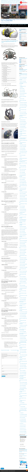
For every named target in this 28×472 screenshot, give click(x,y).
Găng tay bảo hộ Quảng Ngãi (23, 198)
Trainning (13, 2)
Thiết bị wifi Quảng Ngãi (23, 385)
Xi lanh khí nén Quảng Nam (23, 429)
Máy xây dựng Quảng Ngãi (23, 272)
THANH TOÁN (24, 1)
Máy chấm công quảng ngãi (23, 234)
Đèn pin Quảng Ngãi (22, 179)
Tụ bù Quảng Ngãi (22, 402)
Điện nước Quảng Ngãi (16, 0)
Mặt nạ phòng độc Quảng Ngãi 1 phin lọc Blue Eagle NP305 (8, 78)
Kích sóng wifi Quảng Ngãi (23, 210)
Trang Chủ (16, 2)
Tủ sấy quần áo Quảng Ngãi (23, 408)
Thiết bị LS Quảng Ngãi (22, 370)
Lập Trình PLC (13, 1)
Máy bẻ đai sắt (17, 1)
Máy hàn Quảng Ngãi (22, 243)
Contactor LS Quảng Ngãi (23, 146)
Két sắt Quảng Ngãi (22, 207)
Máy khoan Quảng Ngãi (22, 250)
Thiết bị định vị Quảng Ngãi (23, 366)
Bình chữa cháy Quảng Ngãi (23, 93)
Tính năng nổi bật (5, 68)
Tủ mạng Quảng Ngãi (22, 406)
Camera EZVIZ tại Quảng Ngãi (23, 105)
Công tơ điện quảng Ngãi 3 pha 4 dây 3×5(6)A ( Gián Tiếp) (23, 451)
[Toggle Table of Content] (14, 65)
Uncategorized (21, 412)
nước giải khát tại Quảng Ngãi (23, 279)
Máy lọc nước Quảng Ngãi (23, 252)
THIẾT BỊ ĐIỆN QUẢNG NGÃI (23, 363)
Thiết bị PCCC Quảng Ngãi (23, 373)
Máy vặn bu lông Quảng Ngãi (23, 271)
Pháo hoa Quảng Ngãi (22, 285)
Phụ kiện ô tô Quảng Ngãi (23, 297)
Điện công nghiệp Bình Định (23, 182)
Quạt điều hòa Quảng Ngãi (23, 303)
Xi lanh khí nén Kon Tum (23, 428)
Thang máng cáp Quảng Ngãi (23, 335)
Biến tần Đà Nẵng (22, 88)
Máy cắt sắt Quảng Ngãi (23, 232)
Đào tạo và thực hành (22, 170)
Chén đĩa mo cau (22, 129)
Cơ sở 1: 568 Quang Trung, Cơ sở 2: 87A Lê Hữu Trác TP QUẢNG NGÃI (13, 20)
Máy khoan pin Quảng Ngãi (23, 249)
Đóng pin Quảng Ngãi (22, 196)
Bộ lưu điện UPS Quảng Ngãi (23, 102)
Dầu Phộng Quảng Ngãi (22, 149)
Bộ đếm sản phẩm (22, 98)
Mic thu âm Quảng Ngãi (23, 276)
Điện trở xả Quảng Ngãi (22, 193)
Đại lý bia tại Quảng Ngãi (23, 165)
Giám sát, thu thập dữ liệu (4, 1)
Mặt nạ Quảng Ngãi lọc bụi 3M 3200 (6, 67)
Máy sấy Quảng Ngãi (22, 262)
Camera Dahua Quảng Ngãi (23, 104)
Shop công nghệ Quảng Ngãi (23, 313)
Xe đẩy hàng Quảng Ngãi (23, 420)
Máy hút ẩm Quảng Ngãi (23, 245)
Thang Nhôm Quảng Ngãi (23, 338)
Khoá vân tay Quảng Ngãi (23, 209)
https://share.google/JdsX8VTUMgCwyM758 (20, 467)
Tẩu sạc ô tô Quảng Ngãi (23, 331)
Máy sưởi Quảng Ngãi (22, 265)
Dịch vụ (8, 0)
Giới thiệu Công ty (10, 1)
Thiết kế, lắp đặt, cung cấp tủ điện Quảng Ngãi (6, 2)
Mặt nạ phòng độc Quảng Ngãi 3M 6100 (6, 69)
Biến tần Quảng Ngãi (22, 91)
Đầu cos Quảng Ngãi (22, 172)
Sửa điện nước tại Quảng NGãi (23, 325)
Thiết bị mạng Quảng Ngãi (23, 372)
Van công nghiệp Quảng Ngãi (23, 414)
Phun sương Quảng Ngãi (23, 299)
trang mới (19, 2)
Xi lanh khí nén (21, 423)
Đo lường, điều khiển (21, 0)
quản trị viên (7, 40)
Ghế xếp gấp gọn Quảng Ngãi (23, 199)
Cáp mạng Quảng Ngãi (22, 126)
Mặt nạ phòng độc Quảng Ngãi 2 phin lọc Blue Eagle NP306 (8, 80)
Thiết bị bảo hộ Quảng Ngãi (11, 41)
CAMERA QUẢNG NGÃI (4, 0)
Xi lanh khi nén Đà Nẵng (22, 426)
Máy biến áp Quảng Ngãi (23, 226)
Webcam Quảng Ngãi (22, 417)
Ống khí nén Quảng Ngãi (23, 281)
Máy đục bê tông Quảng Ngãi (23, 240)
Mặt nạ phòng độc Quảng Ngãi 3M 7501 (6, 71)
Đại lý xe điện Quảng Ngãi (23, 169)
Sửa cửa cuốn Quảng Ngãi (23, 316)
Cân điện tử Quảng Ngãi (23, 124)
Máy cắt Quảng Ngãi (22, 231)
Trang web (3, 371)
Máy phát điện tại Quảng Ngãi (23, 259)
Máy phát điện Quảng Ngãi (23, 257)
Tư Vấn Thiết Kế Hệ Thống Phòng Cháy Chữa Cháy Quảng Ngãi (23, 410)
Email (2, 368)
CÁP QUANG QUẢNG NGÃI (23, 127)
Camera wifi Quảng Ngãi (23, 121)
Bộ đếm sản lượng (22, 94)
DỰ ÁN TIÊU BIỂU (11, 0)
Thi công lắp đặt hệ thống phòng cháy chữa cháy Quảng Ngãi (22, 342)
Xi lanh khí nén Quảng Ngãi (23, 431)
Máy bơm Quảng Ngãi (22, 229)
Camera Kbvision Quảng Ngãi (23, 113)
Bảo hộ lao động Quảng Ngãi (13, 40)
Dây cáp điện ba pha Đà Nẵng (23, 151)
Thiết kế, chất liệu (5, 70)
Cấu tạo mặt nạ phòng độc (5, 66)
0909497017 (24, 462)
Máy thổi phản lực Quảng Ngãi (23, 267)
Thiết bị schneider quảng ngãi (23, 382)
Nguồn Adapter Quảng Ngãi (23, 278)
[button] (19, 49)
